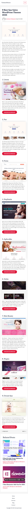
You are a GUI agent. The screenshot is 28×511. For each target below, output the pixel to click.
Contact (13, 505)
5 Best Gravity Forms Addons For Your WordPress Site (13, 458)
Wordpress (22, 461)
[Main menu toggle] (25, 2)
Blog (13, 502)
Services (13, 500)
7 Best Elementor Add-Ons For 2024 (14, 484)
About (13, 498)
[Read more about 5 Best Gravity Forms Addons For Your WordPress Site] (14, 448)
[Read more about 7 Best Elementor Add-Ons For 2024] (14, 474)
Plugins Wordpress (14, 461)
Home (13, 496)
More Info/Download (9, 112)
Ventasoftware (6, 2)
